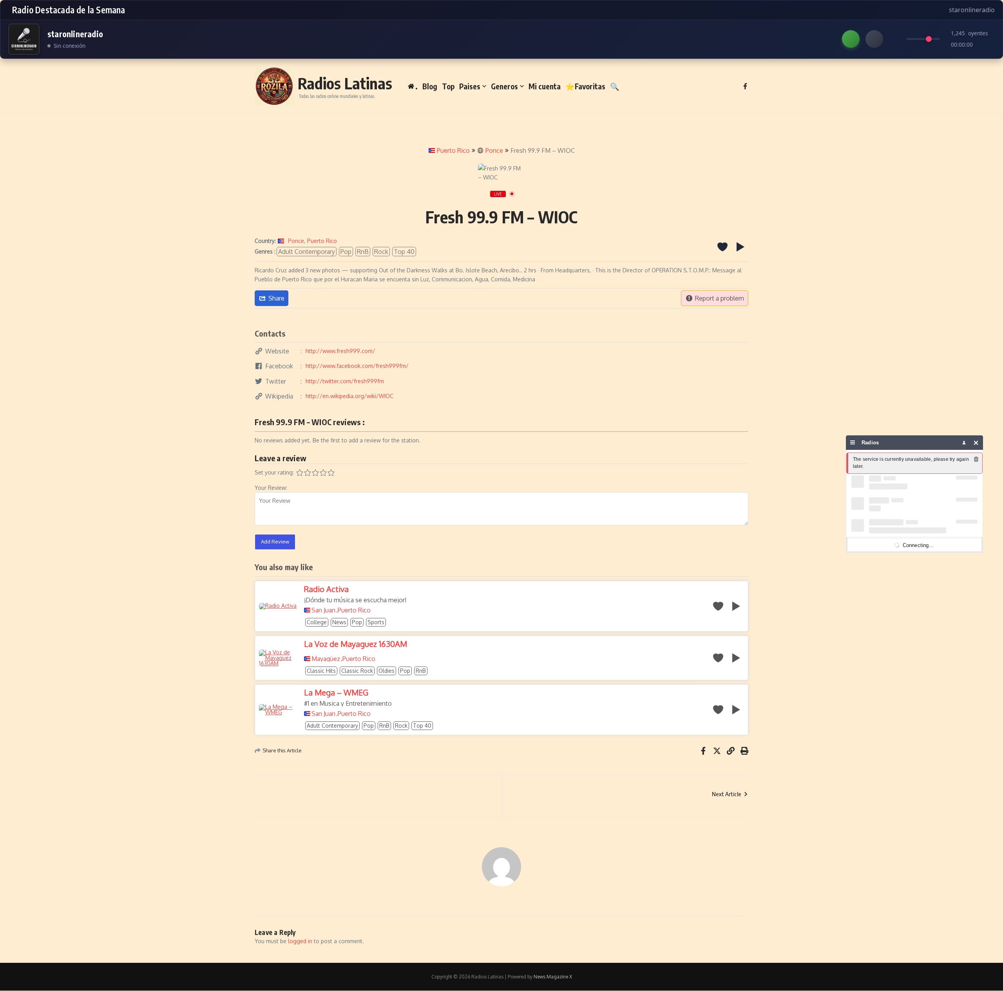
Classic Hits (321, 670)
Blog (429, 86)
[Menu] (853, 442)
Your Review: (271, 487)
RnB (363, 251)
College (317, 622)
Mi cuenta (545, 86)
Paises (469, 86)
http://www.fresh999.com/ (340, 351)
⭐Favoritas (585, 86)
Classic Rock (357, 670)
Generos (504, 86)
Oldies (386, 670)
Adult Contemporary (306, 251)
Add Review (275, 541)
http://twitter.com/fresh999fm (345, 381)
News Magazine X (553, 977)
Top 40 (404, 251)
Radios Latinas (345, 83)
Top (448, 86)
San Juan (323, 610)
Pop (345, 251)
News (339, 622)
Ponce (494, 150)
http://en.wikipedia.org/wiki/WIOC (349, 396)
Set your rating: (274, 472)
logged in (300, 941)
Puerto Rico (453, 150)
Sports (376, 622)
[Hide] (976, 442)
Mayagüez (325, 659)
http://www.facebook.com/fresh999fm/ (357, 365)
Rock (381, 251)
